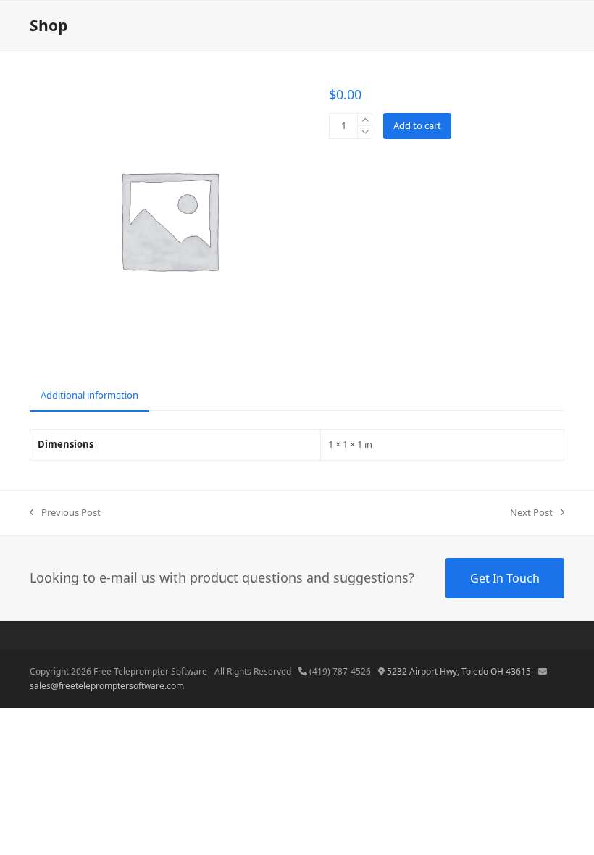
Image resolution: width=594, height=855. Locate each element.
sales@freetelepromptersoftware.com (107, 686)
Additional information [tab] (89, 394)
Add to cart (417, 125)
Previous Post (65, 513)
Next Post (531, 513)
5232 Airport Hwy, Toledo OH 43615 (459, 671)
